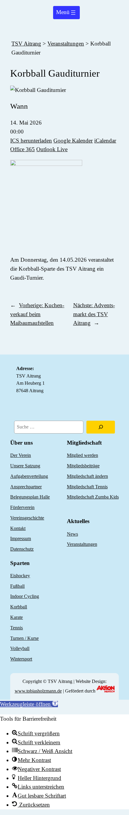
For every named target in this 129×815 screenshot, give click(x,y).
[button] (29, 704)
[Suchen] (100, 427)
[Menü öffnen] (66, 12)
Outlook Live (52, 149)
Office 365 (22, 149)
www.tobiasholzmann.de (38, 690)
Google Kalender (73, 140)
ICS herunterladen (31, 140)
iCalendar (105, 140)
